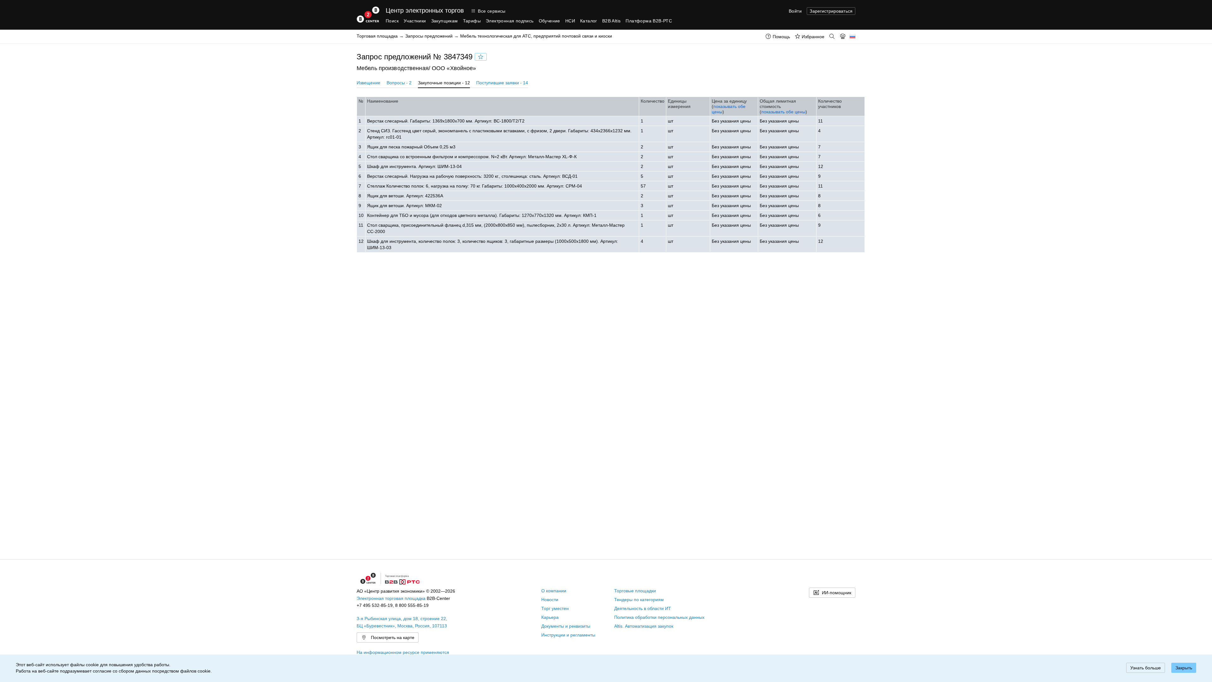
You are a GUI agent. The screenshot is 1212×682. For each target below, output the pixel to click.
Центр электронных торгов (425, 10)
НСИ (570, 20)
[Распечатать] (843, 36)
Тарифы (472, 20)
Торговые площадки (635, 590)
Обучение (549, 20)
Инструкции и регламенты (568, 634)
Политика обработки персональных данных (659, 617)
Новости (549, 599)
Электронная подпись (510, 20)
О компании (553, 590)
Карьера (550, 617)
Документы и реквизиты (565, 626)
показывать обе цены (783, 111)
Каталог (588, 20)
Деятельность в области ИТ (642, 608)
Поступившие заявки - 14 (502, 82)
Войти (795, 11)
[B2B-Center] (368, 14)
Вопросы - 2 (399, 82)
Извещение (368, 82)
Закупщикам (444, 20)
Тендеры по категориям (639, 599)
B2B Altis (611, 20)
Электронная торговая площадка (391, 598)
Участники (415, 20)
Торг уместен (555, 608)
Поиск (392, 20)
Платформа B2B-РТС (649, 20)
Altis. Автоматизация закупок (643, 626)
